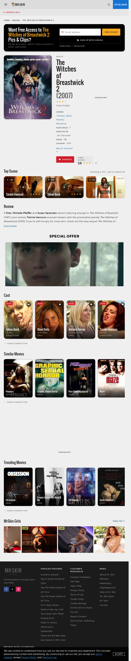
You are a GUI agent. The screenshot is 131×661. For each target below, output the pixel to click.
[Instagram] (18, 589)
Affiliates (104, 579)
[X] (12, 589)
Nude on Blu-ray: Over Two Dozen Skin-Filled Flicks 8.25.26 (52, 613)
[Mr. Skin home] (18, 4)
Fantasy (61, 115)
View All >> (119, 521)
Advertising (105, 583)
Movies (16, 20)
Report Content (78, 616)
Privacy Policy (65, 46)
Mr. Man (104, 600)
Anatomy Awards (50, 574)
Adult (69, 115)
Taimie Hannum (14, 194)
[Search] (109, 4)
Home (7, 20)
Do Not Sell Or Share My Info (81, 609)
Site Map (74, 581)
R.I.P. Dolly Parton (50, 605)
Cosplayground (107, 587)
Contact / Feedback (80, 577)
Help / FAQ (75, 586)
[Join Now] (121, 4)
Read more (10, 226)
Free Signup (111, 32)
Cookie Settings (78, 603)
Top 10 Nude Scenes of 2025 (52, 581)
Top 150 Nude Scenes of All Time (53, 589)
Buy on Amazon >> (64, 150)
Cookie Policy (77, 599)
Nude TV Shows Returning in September (49, 627)
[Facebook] (6, 589)
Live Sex (104, 605)
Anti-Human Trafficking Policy (82, 622)
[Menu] (6, 4)
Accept (119, 654)
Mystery (60, 119)
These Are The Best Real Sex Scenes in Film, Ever (53, 637)
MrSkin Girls (13, 12)
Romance (61, 123)
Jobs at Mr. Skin (108, 592)
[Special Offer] (64, 264)
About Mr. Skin (107, 574)
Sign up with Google (91, 40)
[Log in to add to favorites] (28, 304)
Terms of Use (79, 46)
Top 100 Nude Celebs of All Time (53, 598)
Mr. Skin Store (107, 596)
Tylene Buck (53, 194)
